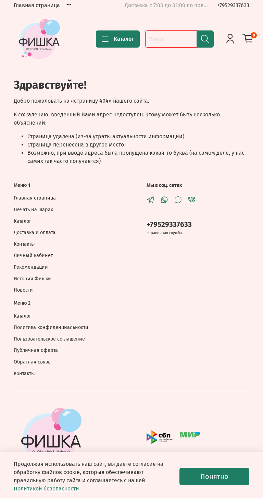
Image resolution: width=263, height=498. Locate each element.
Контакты (24, 244)
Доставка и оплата (34, 232)
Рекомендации (31, 267)
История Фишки (32, 279)
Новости (23, 290)
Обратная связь (32, 362)
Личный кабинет (33, 255)
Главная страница (37, 5)
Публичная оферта (36, 350)
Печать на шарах (33, 210)
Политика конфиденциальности (51, 327)
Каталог (124, 39)
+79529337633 (233, 5)
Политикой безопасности (46, 488)
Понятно (214, 476)
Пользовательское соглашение (49, 339)
